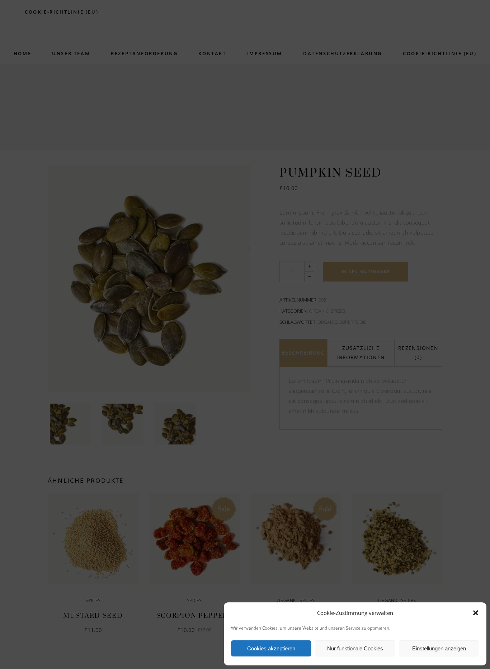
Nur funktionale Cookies (355, 648)
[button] (475, 612)
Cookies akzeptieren (271, 648)
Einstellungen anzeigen (439, 648)
